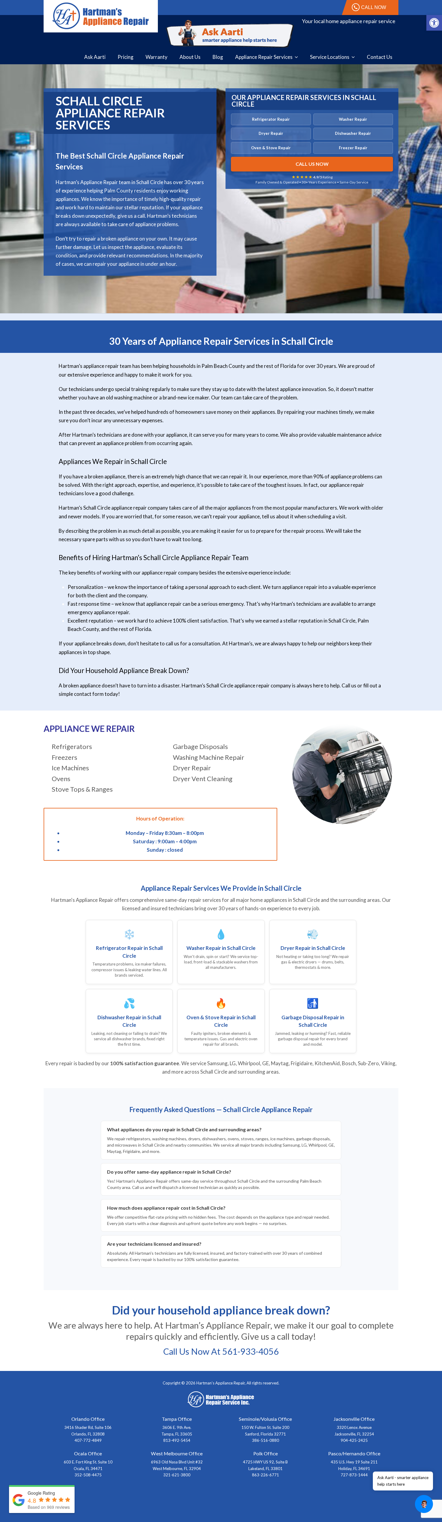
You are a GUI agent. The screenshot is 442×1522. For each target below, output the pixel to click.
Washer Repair (353, 119)
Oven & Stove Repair (271, 147)
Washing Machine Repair (208, 757)
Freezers (64, 757)
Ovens (61, 779)
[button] (434, 23)
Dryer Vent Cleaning (202, 779)
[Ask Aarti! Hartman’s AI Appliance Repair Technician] (230, 34)
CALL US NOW (312, 164)
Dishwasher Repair (353, 133)
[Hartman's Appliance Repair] (101, 15)
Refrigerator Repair (271, 119)
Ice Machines (70, 768)
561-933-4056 (250, 1351)
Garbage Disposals (200, 746)
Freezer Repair (353, 147)
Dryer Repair (271, 133)
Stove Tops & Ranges (82, 789)
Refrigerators (72, 746)
